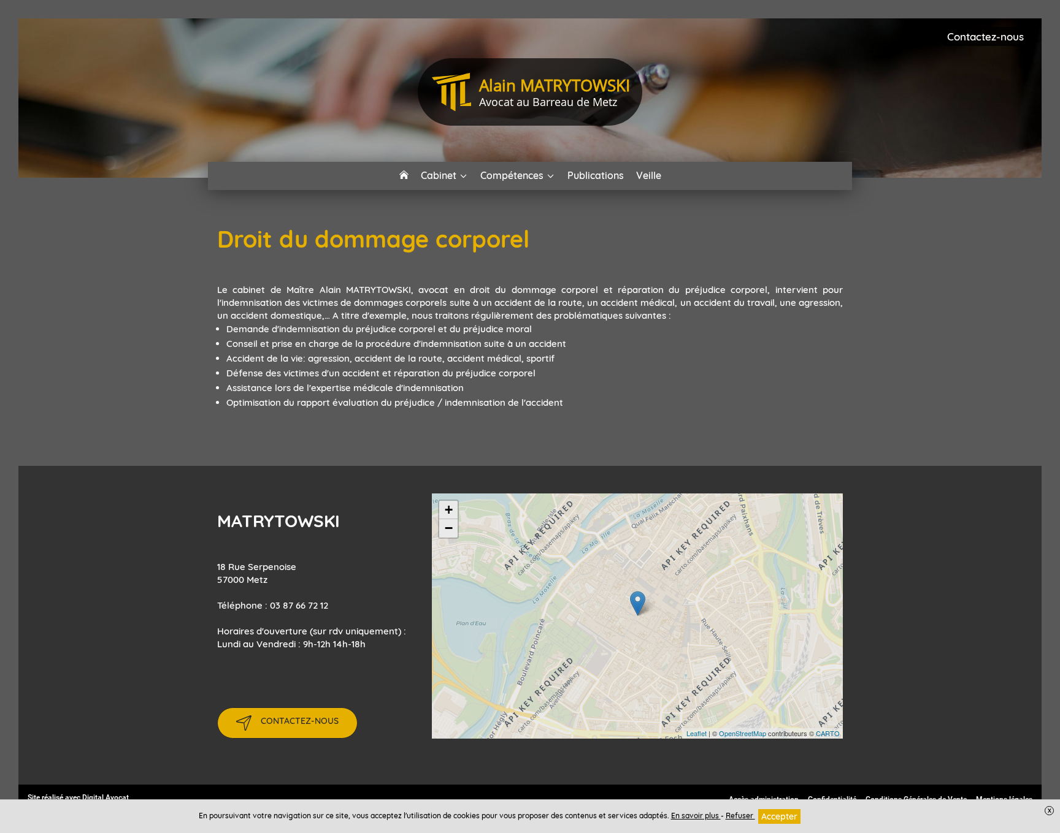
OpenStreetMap (742, 733)
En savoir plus (696, 815)
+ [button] (449, 509)
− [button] (449, 528)
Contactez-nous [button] (985, 36)
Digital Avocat (105, 797)
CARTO (828, 733)
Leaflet (696, 733)
